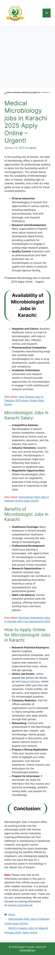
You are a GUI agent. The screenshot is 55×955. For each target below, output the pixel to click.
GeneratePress (27, 950)
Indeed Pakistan (30, 681)
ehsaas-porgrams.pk (20, 905)
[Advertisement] (27, 55)
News (11, 914)
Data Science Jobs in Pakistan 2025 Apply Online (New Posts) (24, 400)
